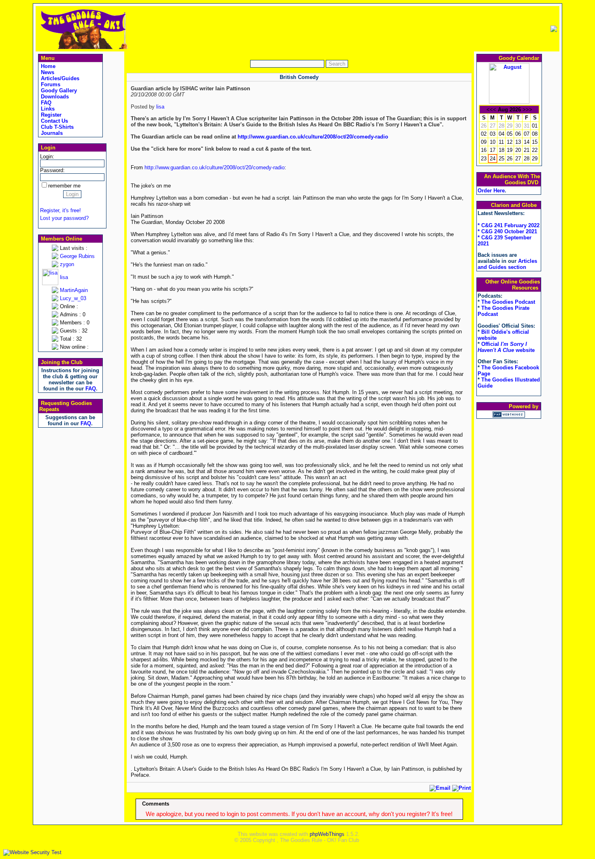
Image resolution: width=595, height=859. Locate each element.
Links (47, 109)
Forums (49, 84)
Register (50, 115)
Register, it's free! (60, 210)
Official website (506, 347)
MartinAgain (74, 290)
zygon (67, 264)
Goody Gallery (58, 90)
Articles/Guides (59, 78)
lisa (64, 277)
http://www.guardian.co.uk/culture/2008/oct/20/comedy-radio (313, 137)
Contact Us (53, 121)
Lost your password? (64, 218)
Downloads (54, 97)
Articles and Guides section (507, 264)
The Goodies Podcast (508, 302)
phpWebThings (327, 834)
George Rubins (77, 256)
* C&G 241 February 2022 (509, 225)
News (46, 72)
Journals (51, 133)
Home (47, 66)
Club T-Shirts (56, 127)
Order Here (491, 191)
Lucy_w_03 (73, 298)
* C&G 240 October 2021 (507, 231)
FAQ (45, 103)
